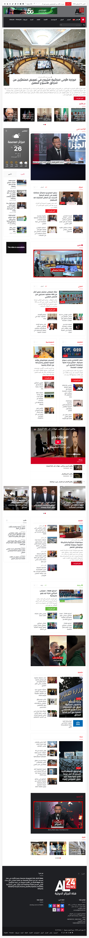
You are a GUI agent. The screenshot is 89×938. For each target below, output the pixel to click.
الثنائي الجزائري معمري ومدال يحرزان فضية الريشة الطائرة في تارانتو (40, 626)
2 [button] (43, 124)
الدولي (62, 19)
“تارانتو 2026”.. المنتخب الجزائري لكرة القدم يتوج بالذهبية (67, 626)
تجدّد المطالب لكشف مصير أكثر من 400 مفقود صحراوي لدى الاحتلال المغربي (79, 117)
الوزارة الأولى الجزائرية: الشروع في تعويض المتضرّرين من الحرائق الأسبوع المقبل (44, 81)
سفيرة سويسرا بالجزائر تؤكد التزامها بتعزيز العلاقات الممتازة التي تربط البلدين (40, 220)
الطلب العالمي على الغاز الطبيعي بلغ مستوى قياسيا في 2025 (40, 531)
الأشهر (10, 174)
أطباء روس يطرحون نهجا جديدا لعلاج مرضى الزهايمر (40, 744)
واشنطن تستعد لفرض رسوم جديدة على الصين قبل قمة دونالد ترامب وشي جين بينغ (40, 557)
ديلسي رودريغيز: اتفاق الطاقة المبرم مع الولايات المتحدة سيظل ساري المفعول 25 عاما (67, 391)
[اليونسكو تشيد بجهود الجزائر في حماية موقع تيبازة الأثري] (78, 723)
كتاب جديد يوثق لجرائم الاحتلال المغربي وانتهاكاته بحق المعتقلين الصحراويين (40, 703)
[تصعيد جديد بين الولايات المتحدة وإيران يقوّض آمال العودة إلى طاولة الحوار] (78, 326)
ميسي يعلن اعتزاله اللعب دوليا (12, 229)
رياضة (42, 585)
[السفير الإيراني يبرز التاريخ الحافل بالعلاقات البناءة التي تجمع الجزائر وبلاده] (21, 205)
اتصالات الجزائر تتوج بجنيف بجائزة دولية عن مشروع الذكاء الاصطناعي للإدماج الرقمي (58, 850)
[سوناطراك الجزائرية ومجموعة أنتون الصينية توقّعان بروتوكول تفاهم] (78, 403)
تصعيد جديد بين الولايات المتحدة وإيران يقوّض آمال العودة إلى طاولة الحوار (28, 117)
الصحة (31, 19)
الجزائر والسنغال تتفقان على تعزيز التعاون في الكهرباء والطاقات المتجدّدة (11, 195)
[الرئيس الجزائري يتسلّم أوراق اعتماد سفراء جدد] (49, 385)
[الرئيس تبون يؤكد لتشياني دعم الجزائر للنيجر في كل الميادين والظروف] (49, 410)
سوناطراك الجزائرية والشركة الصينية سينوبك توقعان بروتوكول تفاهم (72, 545)
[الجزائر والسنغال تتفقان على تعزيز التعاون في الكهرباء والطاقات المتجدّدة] (21, 193)
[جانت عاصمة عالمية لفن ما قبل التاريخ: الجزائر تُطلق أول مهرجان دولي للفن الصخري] (52, 680)
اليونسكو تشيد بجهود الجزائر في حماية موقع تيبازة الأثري (66, 724)
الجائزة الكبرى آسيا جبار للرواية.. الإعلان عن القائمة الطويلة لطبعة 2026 (40, 692)
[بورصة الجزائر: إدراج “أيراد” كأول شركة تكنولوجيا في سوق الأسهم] (77, 848)
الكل (46, 187)
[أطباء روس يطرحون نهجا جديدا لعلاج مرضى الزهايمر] (52, 744)
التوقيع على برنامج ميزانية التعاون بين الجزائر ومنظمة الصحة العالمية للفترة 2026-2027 (40, 783)
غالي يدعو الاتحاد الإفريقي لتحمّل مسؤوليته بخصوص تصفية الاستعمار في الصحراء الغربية (11, 116)
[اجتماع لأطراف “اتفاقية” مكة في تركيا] (44, 115)
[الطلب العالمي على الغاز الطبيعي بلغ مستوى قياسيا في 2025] (52, 528)
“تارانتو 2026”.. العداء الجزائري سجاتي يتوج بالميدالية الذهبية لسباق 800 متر (11, 219)
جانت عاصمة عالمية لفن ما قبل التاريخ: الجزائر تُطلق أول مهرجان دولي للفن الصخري (40, 682)
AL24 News (58, 930)
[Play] (58, 263)
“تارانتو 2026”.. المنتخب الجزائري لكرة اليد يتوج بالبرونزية (11, 183)
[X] (7, 4)
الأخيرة (23, 174)
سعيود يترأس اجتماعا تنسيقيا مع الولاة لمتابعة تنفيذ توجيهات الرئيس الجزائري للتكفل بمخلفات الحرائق (17, 502)
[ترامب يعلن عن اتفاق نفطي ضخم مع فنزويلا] (78, 417)
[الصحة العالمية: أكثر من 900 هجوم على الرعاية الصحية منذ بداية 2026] (52, 771)
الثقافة (38, 19)
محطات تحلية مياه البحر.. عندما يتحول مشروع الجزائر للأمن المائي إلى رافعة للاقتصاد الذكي (40, 544)
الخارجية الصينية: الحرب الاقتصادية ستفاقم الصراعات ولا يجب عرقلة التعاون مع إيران (40, 571)
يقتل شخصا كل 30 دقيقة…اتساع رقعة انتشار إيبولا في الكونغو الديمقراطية (40, 753)
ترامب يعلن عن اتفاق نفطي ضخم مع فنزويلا (67, 417)
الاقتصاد (45, 19)
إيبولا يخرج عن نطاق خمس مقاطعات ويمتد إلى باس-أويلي (39, 762)
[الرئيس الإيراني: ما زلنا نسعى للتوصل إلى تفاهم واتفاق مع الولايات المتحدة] (78, 317)
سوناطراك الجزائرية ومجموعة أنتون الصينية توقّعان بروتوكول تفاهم (67, 406)
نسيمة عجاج (48, 77)
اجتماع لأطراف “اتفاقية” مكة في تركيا (44, 119)
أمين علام (79, 540)
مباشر (76, 19)
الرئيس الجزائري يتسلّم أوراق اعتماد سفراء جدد (38, 386)
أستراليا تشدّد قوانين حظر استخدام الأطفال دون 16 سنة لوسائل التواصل (39, 851)
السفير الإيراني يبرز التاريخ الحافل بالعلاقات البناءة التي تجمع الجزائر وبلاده (11, 207)
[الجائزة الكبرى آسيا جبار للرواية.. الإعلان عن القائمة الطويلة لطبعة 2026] (52, 692)
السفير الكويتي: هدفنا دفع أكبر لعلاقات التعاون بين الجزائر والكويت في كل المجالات (40, 231)
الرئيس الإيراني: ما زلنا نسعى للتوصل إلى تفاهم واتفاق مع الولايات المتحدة (62, 117)
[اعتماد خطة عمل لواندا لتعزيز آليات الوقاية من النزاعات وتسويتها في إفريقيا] (49, 395)
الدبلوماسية (54, 19)
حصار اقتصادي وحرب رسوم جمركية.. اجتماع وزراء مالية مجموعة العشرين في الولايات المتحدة (72, 363)
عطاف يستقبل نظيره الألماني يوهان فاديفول (65, 229)
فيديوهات (25, 19)
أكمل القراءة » (79, 98)
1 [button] (45, 124)
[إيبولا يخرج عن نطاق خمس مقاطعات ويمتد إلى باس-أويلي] (52, 763)
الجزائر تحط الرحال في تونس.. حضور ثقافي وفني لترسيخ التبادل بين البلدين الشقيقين (40, 714)
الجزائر (69, 19)
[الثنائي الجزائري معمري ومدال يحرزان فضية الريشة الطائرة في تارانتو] (52, 625)
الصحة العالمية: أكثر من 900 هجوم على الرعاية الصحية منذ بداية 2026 (40, 772)
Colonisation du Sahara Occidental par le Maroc (51, 4)
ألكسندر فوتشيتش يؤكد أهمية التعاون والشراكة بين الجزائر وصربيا (44, 363)
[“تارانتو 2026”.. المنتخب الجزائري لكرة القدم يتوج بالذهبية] (78, 625)
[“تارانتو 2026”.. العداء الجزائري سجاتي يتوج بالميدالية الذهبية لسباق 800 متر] (21, 217)
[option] (78, 115)
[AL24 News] (79, 11)
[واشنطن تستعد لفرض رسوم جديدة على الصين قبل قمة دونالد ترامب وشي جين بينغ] (52, 554)
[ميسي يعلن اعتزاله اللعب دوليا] (21, 230)
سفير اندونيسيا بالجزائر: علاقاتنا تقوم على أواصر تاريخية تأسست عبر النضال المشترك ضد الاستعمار (45, 196)
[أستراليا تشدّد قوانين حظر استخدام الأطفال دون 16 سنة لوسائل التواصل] (38, 848)
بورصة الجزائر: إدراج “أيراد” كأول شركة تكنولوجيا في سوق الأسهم (78, 851)
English (12, 19)
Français (18, 19)
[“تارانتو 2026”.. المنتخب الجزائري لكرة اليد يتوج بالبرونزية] (21, 183)
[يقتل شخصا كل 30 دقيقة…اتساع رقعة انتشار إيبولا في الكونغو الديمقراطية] (52, 753)
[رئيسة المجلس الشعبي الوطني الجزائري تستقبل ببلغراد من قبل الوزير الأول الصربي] (78, 218)
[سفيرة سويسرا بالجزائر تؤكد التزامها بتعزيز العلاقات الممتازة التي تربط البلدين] (52, 218)
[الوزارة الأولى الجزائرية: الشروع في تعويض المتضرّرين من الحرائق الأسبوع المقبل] (44, 57)
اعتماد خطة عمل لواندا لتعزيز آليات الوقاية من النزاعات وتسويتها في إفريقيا (39, 398)
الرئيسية (56, 932)
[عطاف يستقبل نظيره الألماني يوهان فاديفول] (78, 230)
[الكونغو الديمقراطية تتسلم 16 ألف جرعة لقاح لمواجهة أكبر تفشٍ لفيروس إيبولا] (71, 761)
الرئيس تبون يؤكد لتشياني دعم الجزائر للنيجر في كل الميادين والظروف (39, 413)
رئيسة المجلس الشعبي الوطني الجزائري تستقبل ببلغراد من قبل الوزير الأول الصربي (65, 220)
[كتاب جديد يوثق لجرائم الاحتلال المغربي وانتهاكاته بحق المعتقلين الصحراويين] (52, 701)
